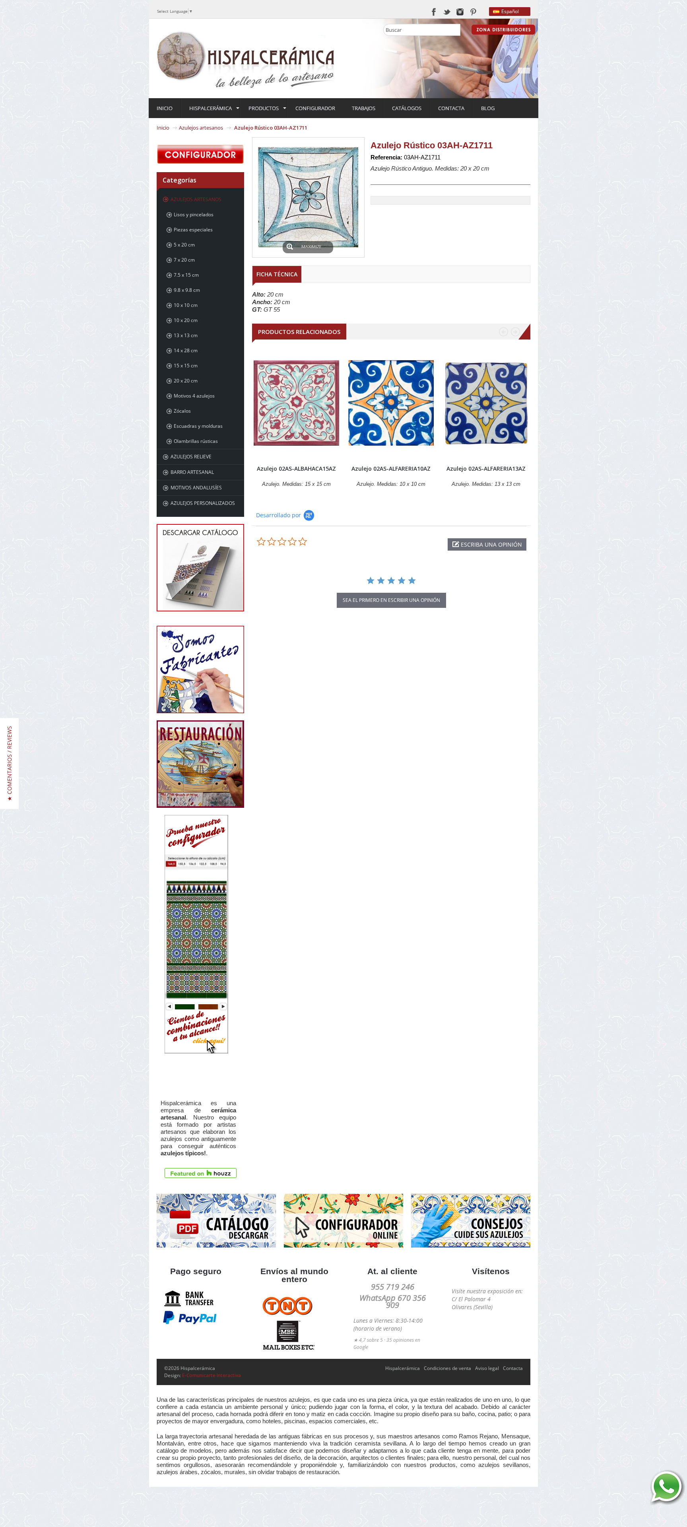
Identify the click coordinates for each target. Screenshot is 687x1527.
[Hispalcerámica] (246, 57)
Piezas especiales (193, 229)
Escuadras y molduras (198, 426)
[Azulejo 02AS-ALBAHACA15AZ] (296, 403)
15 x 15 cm (186, 365)
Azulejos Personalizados (203, 503)
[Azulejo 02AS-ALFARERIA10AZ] (391, 403)
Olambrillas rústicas (196, 441)
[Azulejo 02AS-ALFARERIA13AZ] (486, 403)
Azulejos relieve (191, 456)
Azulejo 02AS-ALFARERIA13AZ (486, 468)
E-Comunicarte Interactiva (211, 1375)
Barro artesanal (192, 472)
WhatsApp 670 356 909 (392, 1301)
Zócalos (182, 410)
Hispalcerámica (402, 1368)
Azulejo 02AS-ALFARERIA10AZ (391, 468)
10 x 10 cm (186, 305)
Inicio (163, 127)
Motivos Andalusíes (196, 487)
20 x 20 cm (186, 380)
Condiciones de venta (447, 1368)
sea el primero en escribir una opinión (391, 600)
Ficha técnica (276, 274)
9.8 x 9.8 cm (187, 290)
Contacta (513, 1368)
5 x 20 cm (184, 244)
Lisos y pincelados (193, 214)
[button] (487, 544)
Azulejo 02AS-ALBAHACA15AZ (296, 468)
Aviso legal (487, 1368)
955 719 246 (392, 1286)
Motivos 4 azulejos (194, 395)
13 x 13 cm (186, 335)
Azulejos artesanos (201, 127)
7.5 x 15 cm (186, 275)
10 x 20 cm (186, 320)
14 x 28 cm (186, 350)
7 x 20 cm (184, 259)
